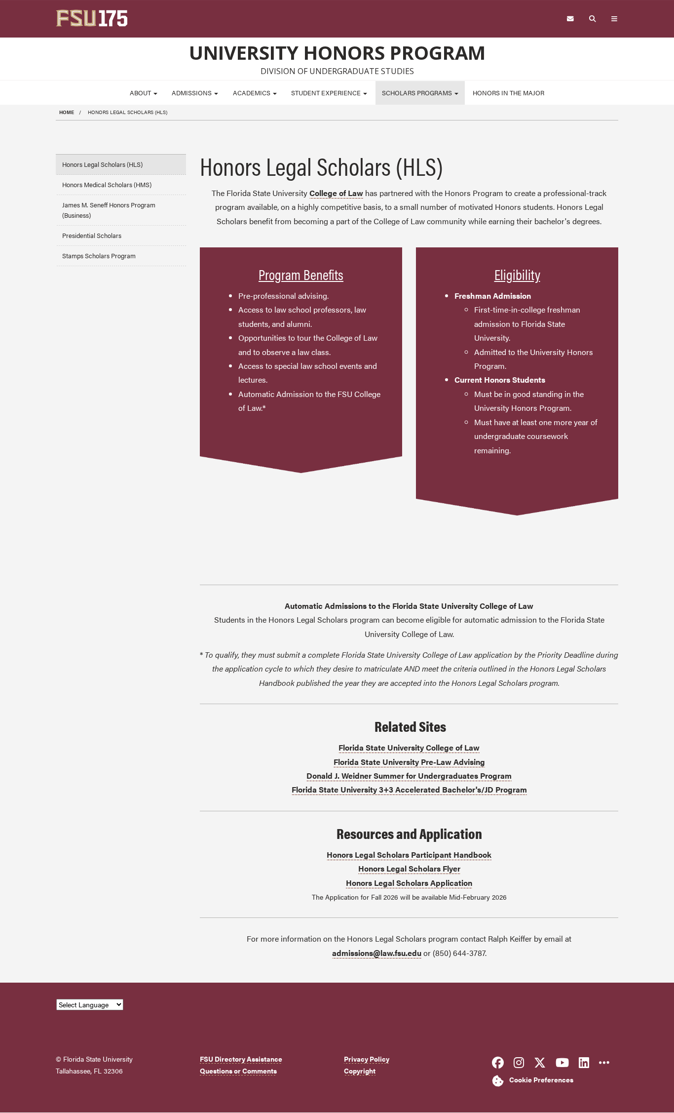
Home (66, 112)
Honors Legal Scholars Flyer (409, 868)
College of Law (336, 193)
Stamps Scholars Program (99, 255)
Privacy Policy (366, 1059)
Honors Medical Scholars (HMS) (106, 184)
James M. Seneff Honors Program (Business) (108, 210)
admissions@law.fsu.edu (376, 952)
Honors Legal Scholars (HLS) (102, 164)
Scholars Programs (417, 92)
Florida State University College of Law (409, 747)
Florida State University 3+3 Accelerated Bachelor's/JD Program (409, 789)
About (141, 92)
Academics (252, 92)
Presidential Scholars (91, 235)
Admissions (192, 92)
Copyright (359, 1070)
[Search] (593, 19)
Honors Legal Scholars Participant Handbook (409, 854)
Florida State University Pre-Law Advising (409, 761)
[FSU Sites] (614, 19)
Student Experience (326, 92)
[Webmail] (570, 19)
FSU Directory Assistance (241, 1059)
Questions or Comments (238, 1070)
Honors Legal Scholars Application (409, 882)
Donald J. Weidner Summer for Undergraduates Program (409, 775)
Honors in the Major (508, 92)
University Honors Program (337, 52)
